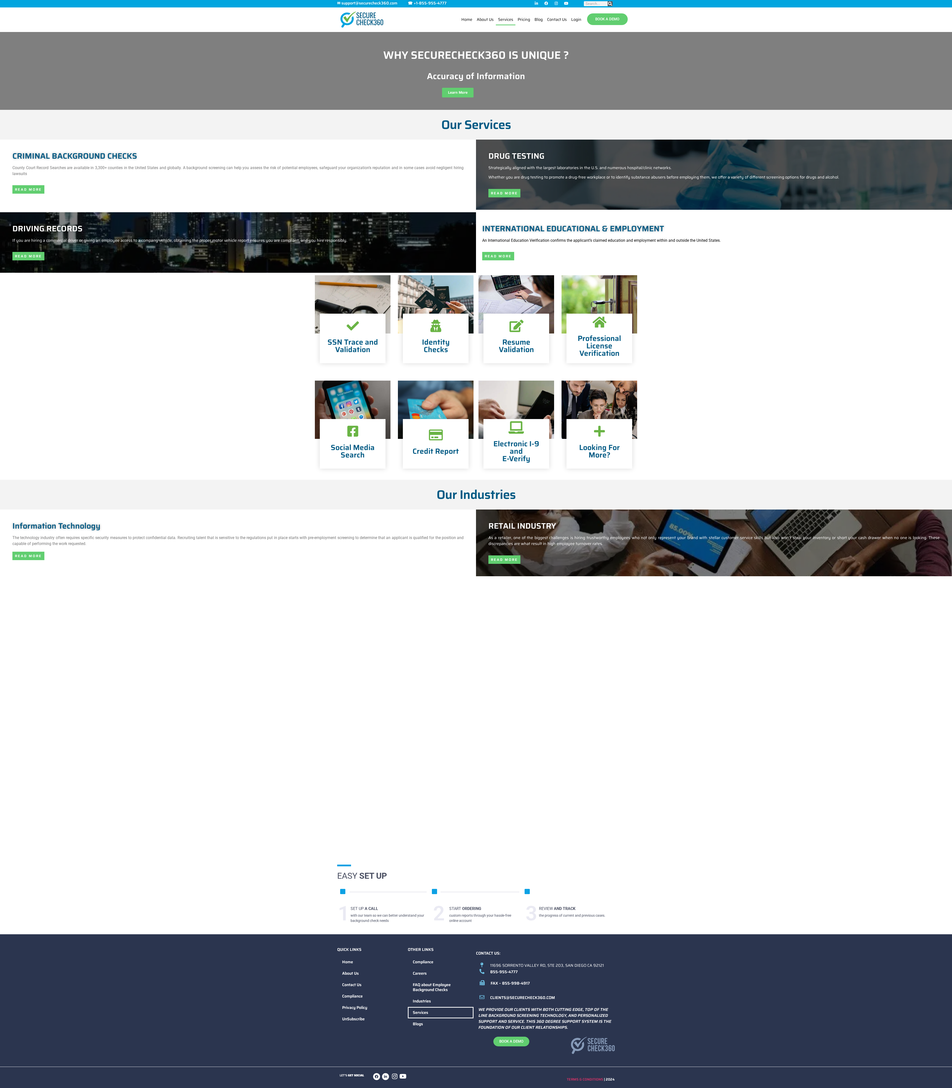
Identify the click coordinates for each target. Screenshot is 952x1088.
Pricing (524, 19)
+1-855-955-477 (429, 3)
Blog (539, 19)
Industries (422, 1001)
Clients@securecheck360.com (522, 998)
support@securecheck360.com (369, 3)
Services (505, 19)
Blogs (418, 1024)
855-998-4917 (516, 983)
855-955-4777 (504, 972)
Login (576, 19)
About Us (485, 19)
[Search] (610, 3)
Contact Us (557, 19)
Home (466, 19)
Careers (420, 973)
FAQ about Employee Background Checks (432, 987)
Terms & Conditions (585, 1079)
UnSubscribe (353, 1019)
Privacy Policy (354, 1007)
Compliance (352, 996)
